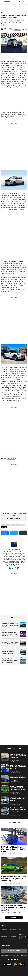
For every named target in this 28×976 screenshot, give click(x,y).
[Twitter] (13, 568)
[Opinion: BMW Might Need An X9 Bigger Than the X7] (5, 776)
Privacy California (5, 940)
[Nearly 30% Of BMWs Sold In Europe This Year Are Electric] (5, 797)
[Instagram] (15, 568)
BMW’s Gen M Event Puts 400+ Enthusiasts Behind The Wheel (18, 766)
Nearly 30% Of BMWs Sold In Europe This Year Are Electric (18, 798)
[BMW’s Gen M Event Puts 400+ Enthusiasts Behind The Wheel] (5, 765)
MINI (2, 12)
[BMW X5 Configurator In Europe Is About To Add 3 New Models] (5, 754)
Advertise (3, 933)
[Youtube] (15, 960)
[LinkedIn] (18, 568)
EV (23, 524)
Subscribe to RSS (5, 936)
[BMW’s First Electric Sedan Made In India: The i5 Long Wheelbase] (23, 632)
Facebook (4, 533)
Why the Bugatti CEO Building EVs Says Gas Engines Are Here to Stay (17, 787)
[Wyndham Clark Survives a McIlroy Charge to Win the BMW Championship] (23, 658)
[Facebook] (10, 568)
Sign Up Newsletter (21, 933)
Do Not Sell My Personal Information (22, 937)
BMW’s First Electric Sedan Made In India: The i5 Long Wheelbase (9, 634)
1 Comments (24, 29)
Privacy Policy (13, 936)
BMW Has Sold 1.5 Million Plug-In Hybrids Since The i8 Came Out (18, 809)
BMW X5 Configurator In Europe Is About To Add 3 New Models (18, 755)
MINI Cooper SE (14, 83)
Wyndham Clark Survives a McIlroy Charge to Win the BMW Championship (9, 660)
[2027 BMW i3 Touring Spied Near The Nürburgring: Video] (23, 640)
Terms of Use (13, 933)
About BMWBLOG (5, 929)
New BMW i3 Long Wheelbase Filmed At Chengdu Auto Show (8, 651)
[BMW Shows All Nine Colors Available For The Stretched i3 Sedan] (23, 623)
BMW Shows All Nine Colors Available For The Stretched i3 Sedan (10, 625)
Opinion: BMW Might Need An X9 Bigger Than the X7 (18, 776)
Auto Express (11, 458)
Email (23, 532)
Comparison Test (6, 524)
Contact (20, 929)
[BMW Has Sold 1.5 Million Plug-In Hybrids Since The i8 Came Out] (5, 808)
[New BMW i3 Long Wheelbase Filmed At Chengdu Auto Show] (23, 649)
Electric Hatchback (16, 524)
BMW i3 (8, 69)
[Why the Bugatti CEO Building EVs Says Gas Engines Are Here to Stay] (5, 786)
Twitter (15, 532)
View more (13, 917)
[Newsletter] (20, 2)
